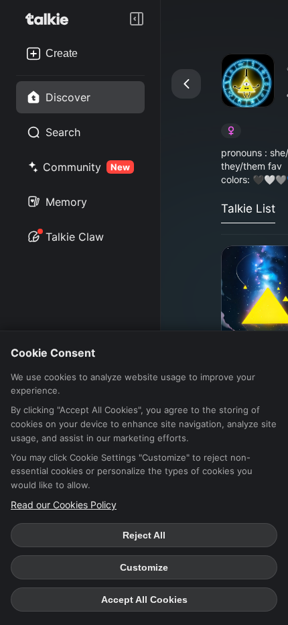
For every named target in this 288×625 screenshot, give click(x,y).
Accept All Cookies (144, 599)
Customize (144, 567)
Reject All (144, 535)
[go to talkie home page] (51, 19)
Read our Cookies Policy (64, 504)
